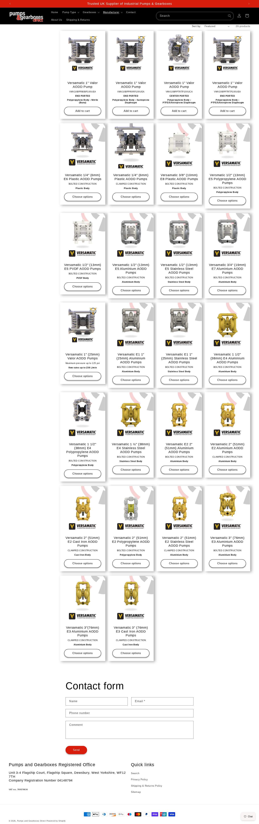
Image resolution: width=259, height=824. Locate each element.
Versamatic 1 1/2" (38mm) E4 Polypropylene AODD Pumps (82, 450)
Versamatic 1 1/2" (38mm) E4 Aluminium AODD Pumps (228, 358)
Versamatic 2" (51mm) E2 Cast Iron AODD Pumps (83, 541)
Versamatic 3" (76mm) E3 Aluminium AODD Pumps (227, 541)
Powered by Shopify (56, 821)
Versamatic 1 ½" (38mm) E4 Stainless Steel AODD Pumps (131, 448)
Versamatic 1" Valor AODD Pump (82, 85)
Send (76, 750)
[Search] (229, 16)
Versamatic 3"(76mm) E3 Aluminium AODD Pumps (82, 631)
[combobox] (194, 16)
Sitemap (136, 791)
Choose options (82, 196)
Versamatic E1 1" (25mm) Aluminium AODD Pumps (130, 358)
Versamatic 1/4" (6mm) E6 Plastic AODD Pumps (83, 177)
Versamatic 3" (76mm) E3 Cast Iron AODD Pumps (131, 631)
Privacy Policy (139, 779)
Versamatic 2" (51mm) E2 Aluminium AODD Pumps (227, 448)
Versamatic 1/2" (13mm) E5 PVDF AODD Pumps (82, 266)
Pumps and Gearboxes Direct (31, 821)
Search (135, 773)
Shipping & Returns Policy (146, 785)
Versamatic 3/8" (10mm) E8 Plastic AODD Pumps (179, 177)
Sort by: (196, 26)
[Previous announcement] (10, 3)
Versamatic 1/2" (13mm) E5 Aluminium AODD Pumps (130, 268)
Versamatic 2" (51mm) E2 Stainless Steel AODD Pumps (179, 541)
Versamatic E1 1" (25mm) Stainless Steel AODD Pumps (179, 358)
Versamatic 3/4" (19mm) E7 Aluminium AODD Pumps (227, 268)
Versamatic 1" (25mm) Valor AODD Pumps (83, 356)
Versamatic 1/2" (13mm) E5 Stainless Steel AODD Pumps (179, 268)
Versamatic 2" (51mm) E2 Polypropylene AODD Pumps (131, 541)
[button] (70, 12)
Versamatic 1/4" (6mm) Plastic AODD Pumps (131, 177)
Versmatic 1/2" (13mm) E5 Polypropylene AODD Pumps (227, 179)
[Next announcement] (249, 3)
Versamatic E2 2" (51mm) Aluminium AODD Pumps (179, 448)
